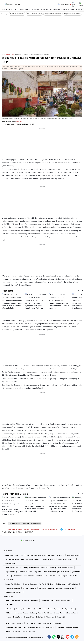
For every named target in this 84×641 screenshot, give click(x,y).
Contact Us (60, 627)
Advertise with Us (72, 627)
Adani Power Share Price (56, 555)
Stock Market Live (11, 567)
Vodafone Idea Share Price (66, 559)
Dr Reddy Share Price (48, 559)
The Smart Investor (53, 9)
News (13, 54)
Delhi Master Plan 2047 (17, 14)
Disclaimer (57, 623)
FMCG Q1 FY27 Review (13, 576)
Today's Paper (10, 623)
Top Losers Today (11, 571)
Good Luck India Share (52, 576)
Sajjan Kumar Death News (72, 14)
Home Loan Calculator (46, 588)
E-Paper (21, 9)
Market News (32, 609)
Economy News (29, 617)
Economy (71, 9)
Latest (15, 9)
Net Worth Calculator (46, 584)
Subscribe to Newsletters (30, 600)
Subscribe (16, 631)
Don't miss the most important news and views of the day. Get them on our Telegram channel (42, 529)
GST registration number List (34, 627)
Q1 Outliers (76, 571)
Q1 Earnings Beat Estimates (29, 567)
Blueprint (35, 9)
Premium (9, 9)
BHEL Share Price (32, 559)
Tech (80, 9)
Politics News (50, 617)
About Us (20, 623)
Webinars (64, 9)
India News (39, 617)
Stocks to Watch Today (48, 567)
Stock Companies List (12, 600)
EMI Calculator (61, 584)
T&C (27, 623)
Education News (71, 613)
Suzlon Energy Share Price (14, 555)
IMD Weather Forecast (65, 567)
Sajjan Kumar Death (70, 576)
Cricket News (9, 613)
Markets (28, 9)
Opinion (42, 9)
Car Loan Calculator (29, 588)
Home (3, 9)
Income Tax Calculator (13, 584)
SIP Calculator (73, 584)
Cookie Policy (47, 623)
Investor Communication (13, 627)
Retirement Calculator (12, 588)
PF (76, 9)
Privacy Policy (36, 623)
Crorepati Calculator (30, 584)
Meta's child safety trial (34, 14)
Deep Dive (37, 571)
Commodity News (54, 609)
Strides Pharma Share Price (33, 576)
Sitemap (8, 631)
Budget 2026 (61, 617)
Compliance (50, 627)
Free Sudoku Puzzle (47, 600)
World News (48, 613)
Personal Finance (22, 613)
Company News (21, 609)
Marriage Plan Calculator (14, 592)
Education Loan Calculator (65, 588)
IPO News (42, 609)
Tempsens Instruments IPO (53, 14)
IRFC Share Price (73, 555)
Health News (17, 617)
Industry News (59, 613)
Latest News (9, 609)
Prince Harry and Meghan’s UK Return (56, 571)
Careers (24, 631)
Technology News (35, 613)
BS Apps (32, 631)
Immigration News (68, 609)
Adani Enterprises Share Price (35, 555)
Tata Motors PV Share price (14, 559)
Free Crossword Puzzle (63, 600)
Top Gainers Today (25, 571)
